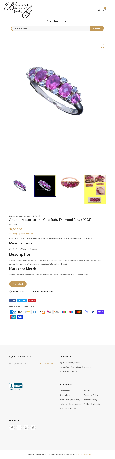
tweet (23, 300)
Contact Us (65, 390)
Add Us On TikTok (68, 408)
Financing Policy (91, 395)
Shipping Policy (90, 399)
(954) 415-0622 (70, 371)
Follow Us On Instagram (70, 404)
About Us (88, 390)
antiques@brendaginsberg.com (77, 367)
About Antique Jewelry (70, 399)
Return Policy (65, 395)
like (13, 300)
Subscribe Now (47, 363)
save (32, 300)
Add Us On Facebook (93, 404)
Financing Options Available (21, 233)
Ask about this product (43, 291)
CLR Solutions (84, 454)
